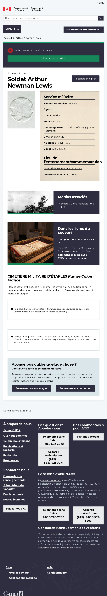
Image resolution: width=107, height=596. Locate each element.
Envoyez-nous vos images (31, 388)
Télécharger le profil (85, 78)
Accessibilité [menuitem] (11, 430)
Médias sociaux (19, 572)
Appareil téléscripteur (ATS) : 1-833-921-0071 (53, 457)
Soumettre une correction (75, 388)
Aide (9, 567)
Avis (50, 567)
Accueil (8, 38)
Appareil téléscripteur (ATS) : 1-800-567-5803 (88, 515)
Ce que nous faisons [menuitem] (16, 441)
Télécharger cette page (72, 258)
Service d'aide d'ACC (51, 480)
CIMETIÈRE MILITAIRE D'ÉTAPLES (63, 168)
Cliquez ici (72, 339)
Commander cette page (72, 255)
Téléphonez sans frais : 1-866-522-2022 (53, 440)
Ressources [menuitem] (11, 460)
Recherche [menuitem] (10, 455)
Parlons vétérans (88, 436)
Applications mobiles (23, 578)
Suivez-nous (17, 509)
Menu (13, 29)
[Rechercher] (101, 18)
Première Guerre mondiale (73, 203)
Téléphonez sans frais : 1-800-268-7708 (53, 513)
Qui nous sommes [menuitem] (15, 435)
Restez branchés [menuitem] (14, 499)
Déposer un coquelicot (53, 58)
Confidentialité (57, 572)
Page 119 (62, 248)
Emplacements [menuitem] (13, 494)
